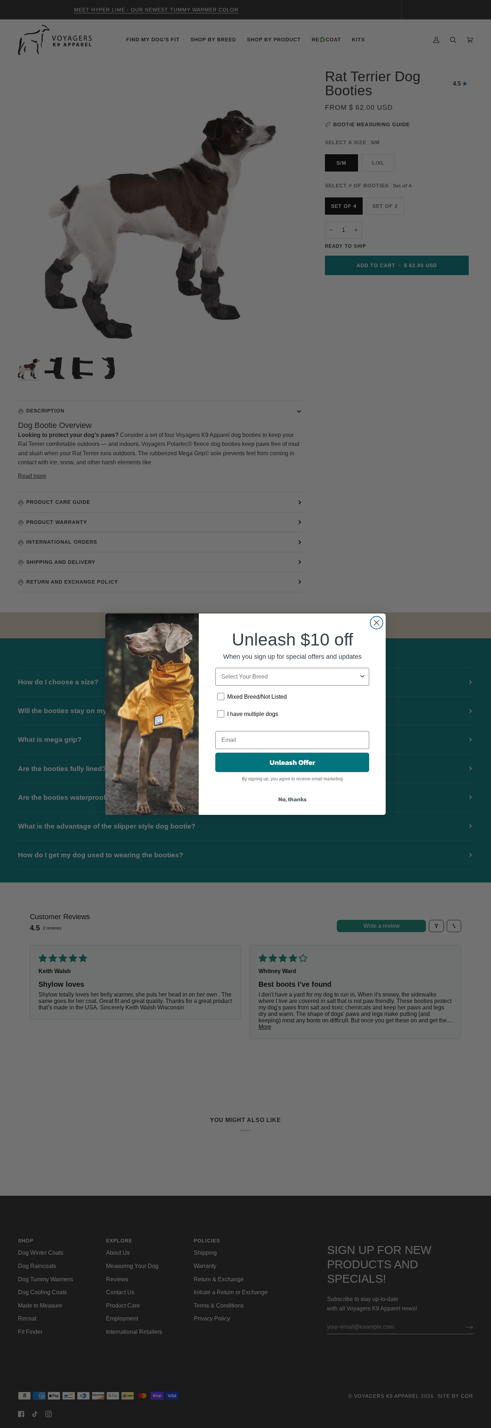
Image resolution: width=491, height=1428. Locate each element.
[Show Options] (362, 676)
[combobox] (290, 676)
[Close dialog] (376, 622)
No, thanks (292, 799)
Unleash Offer (292, 762)
